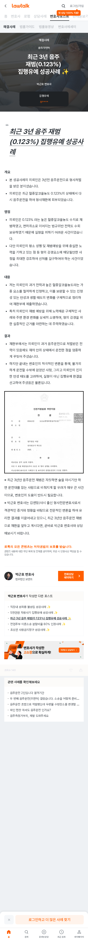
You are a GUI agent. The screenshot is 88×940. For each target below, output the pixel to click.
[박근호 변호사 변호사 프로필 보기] (8, 576)
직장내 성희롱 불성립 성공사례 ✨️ (30, 607)
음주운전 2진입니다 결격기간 (27, 693)
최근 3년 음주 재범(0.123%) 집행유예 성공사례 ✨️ (40, 618)
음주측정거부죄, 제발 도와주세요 (29, 715)
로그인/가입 (77, 6)
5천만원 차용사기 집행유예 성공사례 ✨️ (34, 612)
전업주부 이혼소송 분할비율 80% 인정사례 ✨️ (38, 624)
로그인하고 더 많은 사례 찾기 (49, 920)
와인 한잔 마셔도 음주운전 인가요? (30, 710)
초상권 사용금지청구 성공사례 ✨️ (30, 629)
